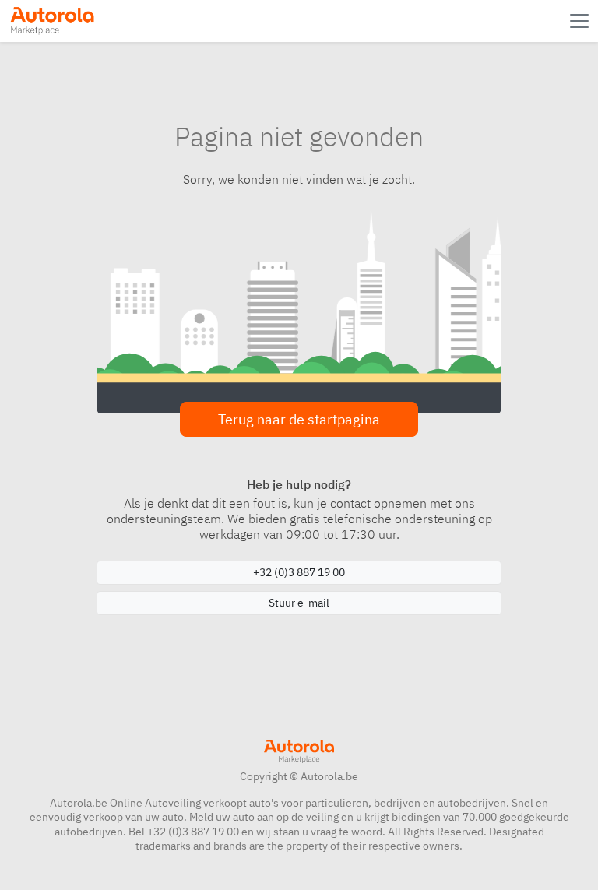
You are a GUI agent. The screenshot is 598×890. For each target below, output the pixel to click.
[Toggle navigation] (581, 21)
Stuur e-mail (299, 603)
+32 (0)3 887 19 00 (299, 572)
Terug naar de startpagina (299, 419)
